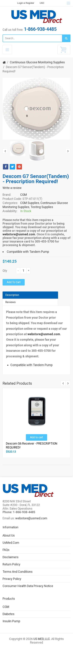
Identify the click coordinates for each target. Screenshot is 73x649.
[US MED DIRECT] (36, 16)
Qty (5, 270)
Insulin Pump (11, 621)
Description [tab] (12, 295)
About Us (9, 535)
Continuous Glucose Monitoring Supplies (37, 62)
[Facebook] (5, 166)
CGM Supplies (29, 203)
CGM (23, 194)
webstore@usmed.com (19, 234)
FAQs (6, 550)
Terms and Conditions (18, 571)
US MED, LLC (41, 639)
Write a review (12, 188)
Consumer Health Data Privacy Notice (28, 586)
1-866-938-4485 (40, 29)
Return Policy (11, 564)
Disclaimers (11, 557)
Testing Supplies (42, 207)
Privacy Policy (12, 579)
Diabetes (8, 614)
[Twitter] (12, 166)
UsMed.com (11, 542)
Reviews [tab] (10, 302)
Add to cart (14, 282)
